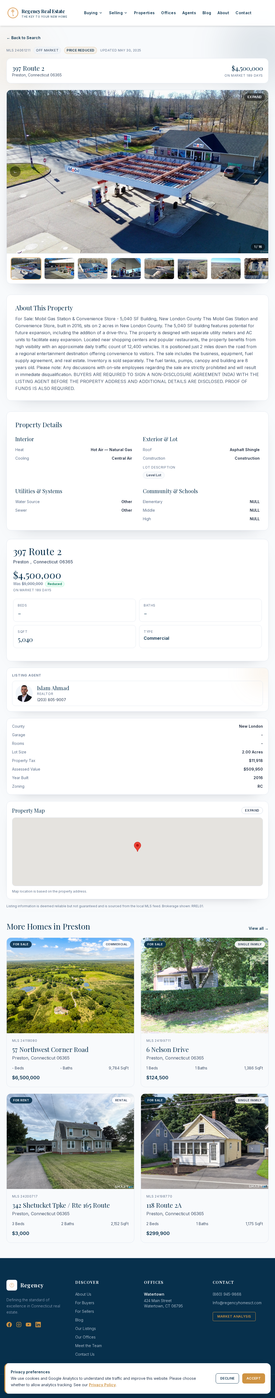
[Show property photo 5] (159, 268)
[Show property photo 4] (126, 268)
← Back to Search (23, 37)
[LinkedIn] (38, 1324)
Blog (206, 12)
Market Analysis (234, 1316)
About (223, 12)
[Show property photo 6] (193, 268)
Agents (189, 12)
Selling (116, 12)
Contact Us (85, 1354)
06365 (66, 561)
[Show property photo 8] (259, 268)
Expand (254, 97)
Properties (144, 12)
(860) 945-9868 (227, 1294)
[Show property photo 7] (226, 268)
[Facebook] (9, 1324)
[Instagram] (18, 1324)
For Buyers (84, 1302)
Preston (21, 561)
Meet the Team (88, 1345)
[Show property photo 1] (26, 268)
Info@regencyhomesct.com (237, 1302)
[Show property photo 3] (93, 268)
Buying (90, 12)
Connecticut (45, 561)
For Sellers (84, 1311)
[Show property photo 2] (59, 268)
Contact (243, 12)
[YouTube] (28, 1324)
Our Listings (85, 1328)
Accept (254, 1378)
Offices (168, 12)
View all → (259, 928)
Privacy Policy (102, 1384)
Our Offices (85, 1337)
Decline (227, 1378)
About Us (83, 1294)
